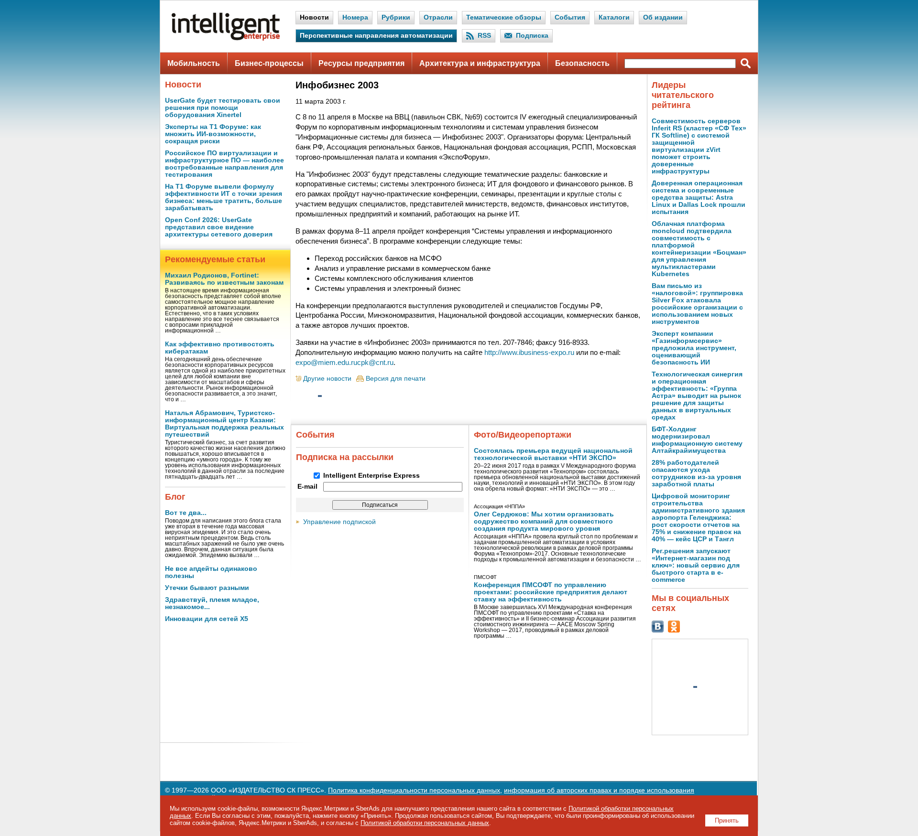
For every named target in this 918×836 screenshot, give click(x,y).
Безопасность (582, 63)
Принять (727, 820)
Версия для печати (396, 378)
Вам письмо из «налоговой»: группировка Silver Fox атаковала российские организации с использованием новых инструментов (697, 303)
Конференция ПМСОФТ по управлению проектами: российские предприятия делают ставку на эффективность (550, 592)
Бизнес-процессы (269, 63)
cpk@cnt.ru (375, 362)
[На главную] (226, 38)
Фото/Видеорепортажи (522, 434)
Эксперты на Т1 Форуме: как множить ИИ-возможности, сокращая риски (213, 134)
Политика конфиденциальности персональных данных (414, 790)
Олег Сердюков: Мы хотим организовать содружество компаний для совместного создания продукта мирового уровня (544, 521)
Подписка (532, 35)
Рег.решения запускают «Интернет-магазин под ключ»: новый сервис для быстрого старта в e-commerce (696, 565)
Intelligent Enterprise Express (371, 475)
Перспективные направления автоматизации (376, 35)
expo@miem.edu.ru (326, 362)
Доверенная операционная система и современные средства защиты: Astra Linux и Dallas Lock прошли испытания (698, 197)
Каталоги (614, 17)
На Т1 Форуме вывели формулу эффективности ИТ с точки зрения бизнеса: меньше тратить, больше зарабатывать (223, 197)
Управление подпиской (339, 521)
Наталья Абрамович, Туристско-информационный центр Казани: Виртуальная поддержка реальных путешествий (224, 423)
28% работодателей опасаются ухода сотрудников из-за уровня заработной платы (696, 473)
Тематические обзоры (503, 17)
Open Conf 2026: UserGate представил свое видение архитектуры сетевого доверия (219, 227)
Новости (314, 17)
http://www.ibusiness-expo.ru (529, 352)
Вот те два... (186, 512)
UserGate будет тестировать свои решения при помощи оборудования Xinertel (222, 107)
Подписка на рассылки (344, 457)
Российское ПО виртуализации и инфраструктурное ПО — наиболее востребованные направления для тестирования (224, 164)
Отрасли (438, 17)
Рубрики (396, 17)
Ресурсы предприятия (361, 63)
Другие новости (327, 378)
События (570, 17)
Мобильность (193, 63)
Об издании (663, 17)
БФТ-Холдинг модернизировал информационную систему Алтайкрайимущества (697, 440)
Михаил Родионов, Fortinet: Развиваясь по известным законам (224, 279)
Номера (355, 17)
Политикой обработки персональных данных (425, 822)
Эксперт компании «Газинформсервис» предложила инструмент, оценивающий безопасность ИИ (694, 348)
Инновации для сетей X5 (206, 618)
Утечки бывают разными (207, 587)
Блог (175, 497)
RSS (484, 35)
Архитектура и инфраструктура (479, 63)
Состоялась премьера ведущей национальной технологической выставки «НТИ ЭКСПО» (553, 454)
